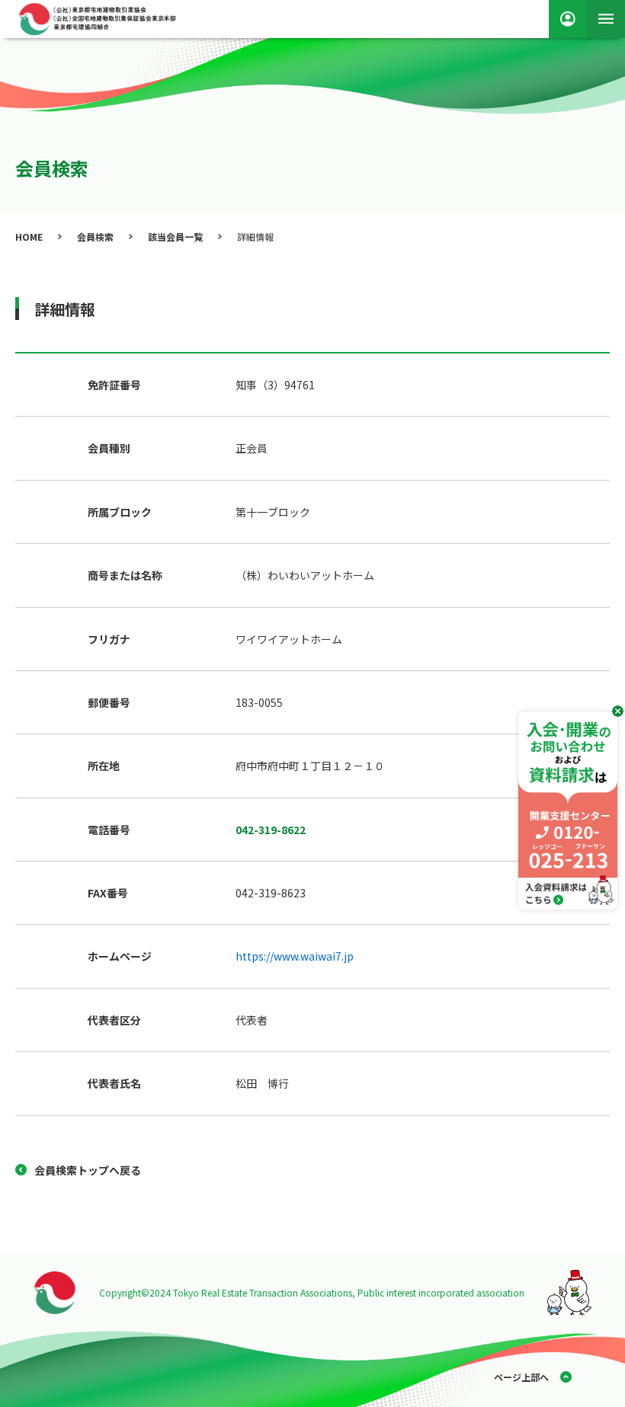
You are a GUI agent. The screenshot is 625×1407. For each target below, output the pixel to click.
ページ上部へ (521, 1376)
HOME (29, 236)
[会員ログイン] (567, 19)
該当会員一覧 (175, 236)
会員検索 (95, 236)
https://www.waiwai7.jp (295, 956)
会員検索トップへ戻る (87, 1170)
